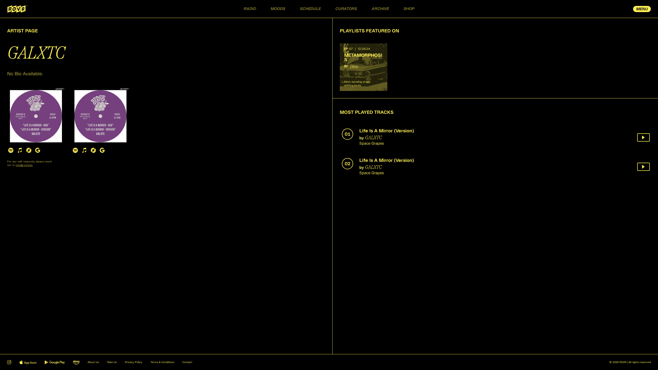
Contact (187, 362)
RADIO (250, 9)
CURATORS (346, 9)
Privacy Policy (133, 362)
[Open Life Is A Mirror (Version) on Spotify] (10, 150)
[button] (363, 67)
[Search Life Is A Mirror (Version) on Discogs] (28, 150)
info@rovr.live (24, 165)
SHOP (409, 9)
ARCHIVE (380, 9)
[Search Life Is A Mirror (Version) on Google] (37, 150)
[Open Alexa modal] (76, 362)
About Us (93, 362)
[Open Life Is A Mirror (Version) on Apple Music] (19, 150)
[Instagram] (9, 362)
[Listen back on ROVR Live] (643, 137)
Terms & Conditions (162, 362)
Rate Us (112, 362)
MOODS (278, 9)
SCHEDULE (310, 9)
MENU (642, 9)
